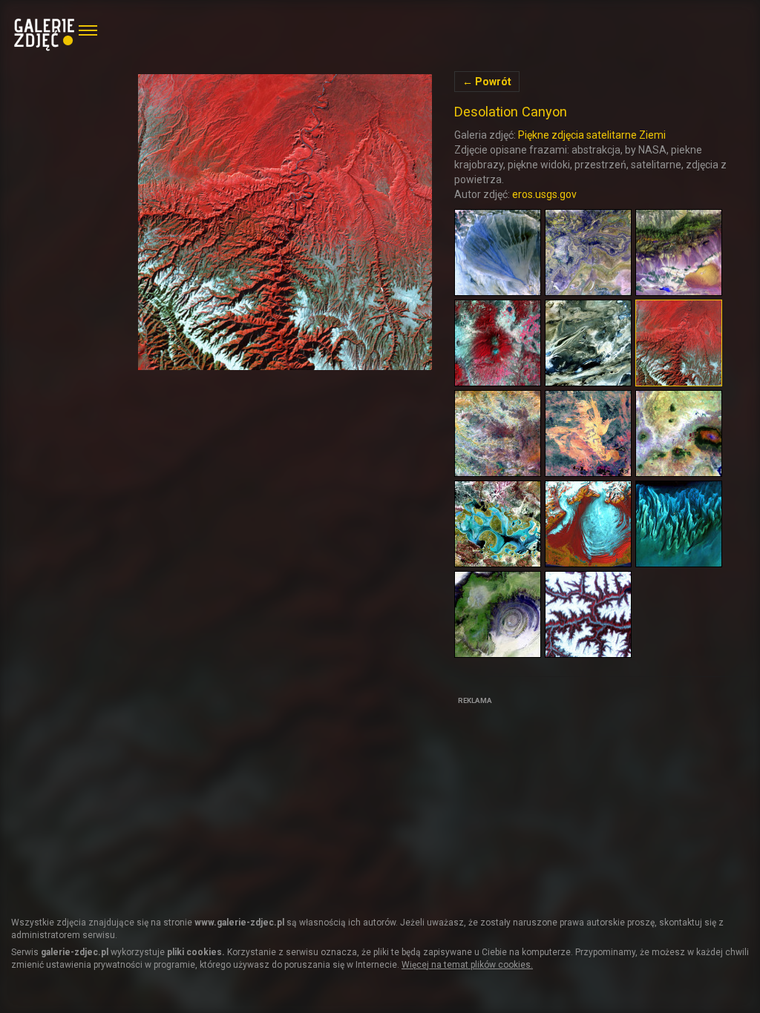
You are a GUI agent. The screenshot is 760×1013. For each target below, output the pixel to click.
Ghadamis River (285, 222)
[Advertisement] (565, 801)
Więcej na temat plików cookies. (467, 965)
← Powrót (486, 82)
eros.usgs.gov (544, 194)
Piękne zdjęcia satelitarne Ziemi (592, 135)
